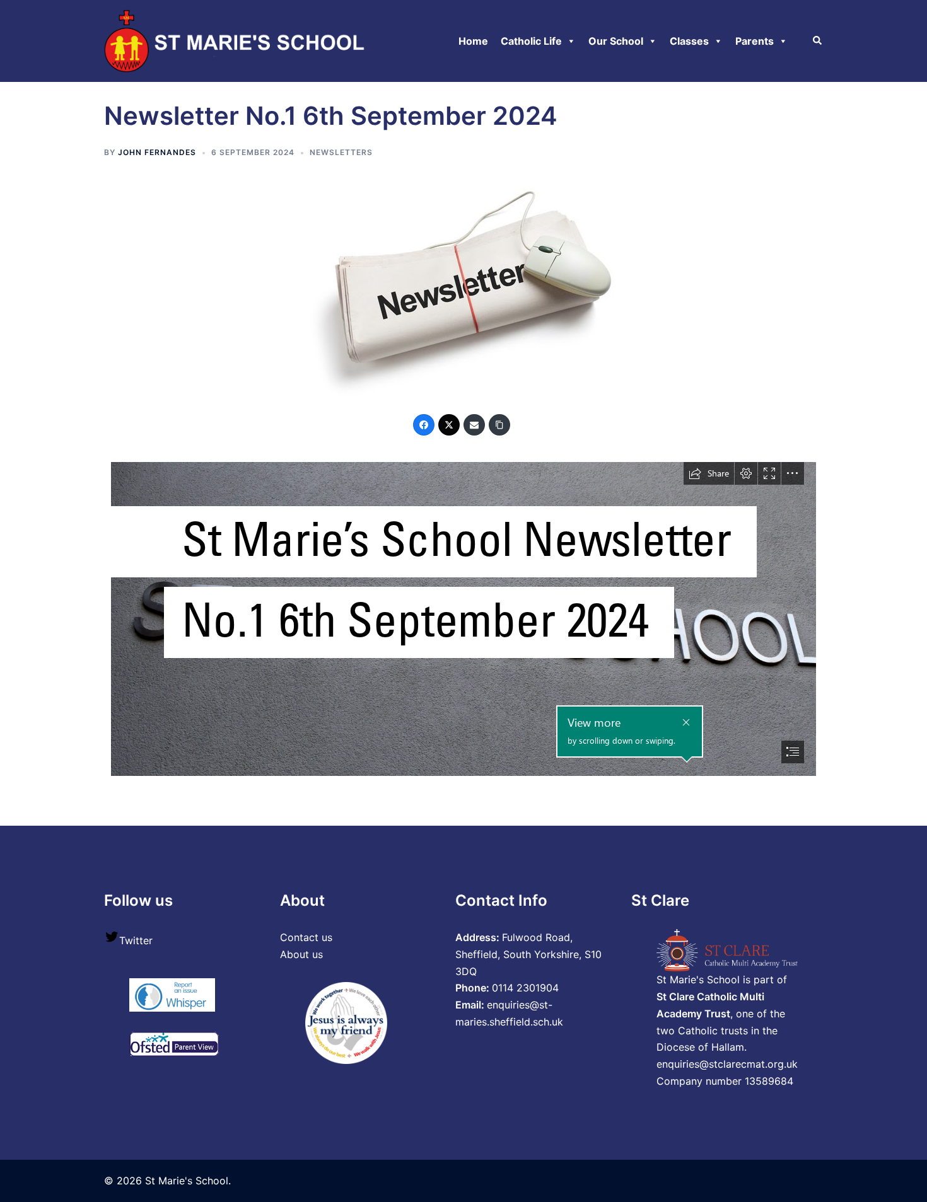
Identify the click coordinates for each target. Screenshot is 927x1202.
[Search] (818, 41)
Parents (754, 41)
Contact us (306, 937)
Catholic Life (531, 41)
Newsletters (341, 152)
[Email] (474, 425)
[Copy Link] (499, 425)
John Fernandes (157, 152)
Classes (689, 41)
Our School (615, 41)
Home (473, 41)
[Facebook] (423, 425)
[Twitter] (449, 425)
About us (301, 954)
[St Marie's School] (237, 39)
